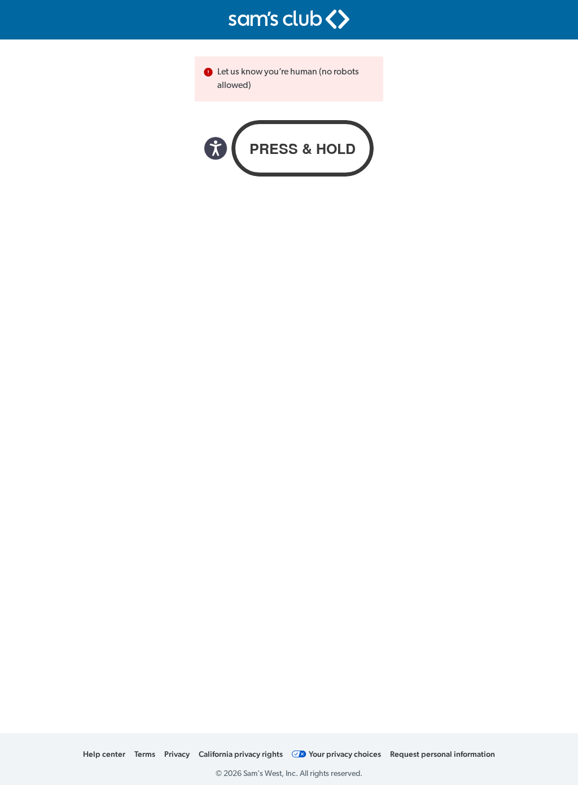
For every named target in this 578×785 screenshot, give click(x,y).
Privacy (177, 753)
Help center (104, 753)
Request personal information (442, 753)
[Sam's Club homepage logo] (289, 19)
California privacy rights (241, 753)
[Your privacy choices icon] (299, 754)
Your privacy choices (345, 753)
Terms (144, 753)
